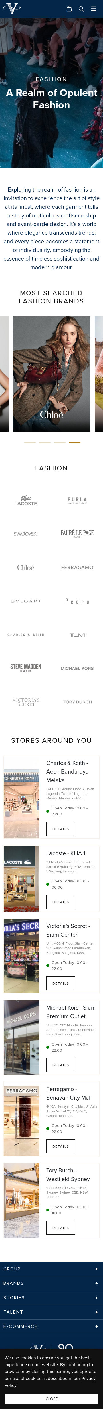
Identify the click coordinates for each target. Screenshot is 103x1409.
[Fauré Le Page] (77, 533)
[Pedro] (77, 601)
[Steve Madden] (25, 668)
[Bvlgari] (25, 601)
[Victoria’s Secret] (25, 702)
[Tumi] (77, 635)
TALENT (13, 1312)
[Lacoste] (25, 500)
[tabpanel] (51, 374)
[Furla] (77, 500)
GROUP (12, 1269)
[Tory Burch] (77, 702)
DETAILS (60, 828)
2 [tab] (45, 442)
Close (52, 1399)
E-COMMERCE (20, 1326)
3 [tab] (60, 442)
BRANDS (13, 1283)
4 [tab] (74, 442)
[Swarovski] (25, 534)
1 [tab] (30, 442)
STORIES (14, 1298)
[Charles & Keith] (25, 635)
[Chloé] (25, 567)
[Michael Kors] (77, 668)
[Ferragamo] (77, 567)
